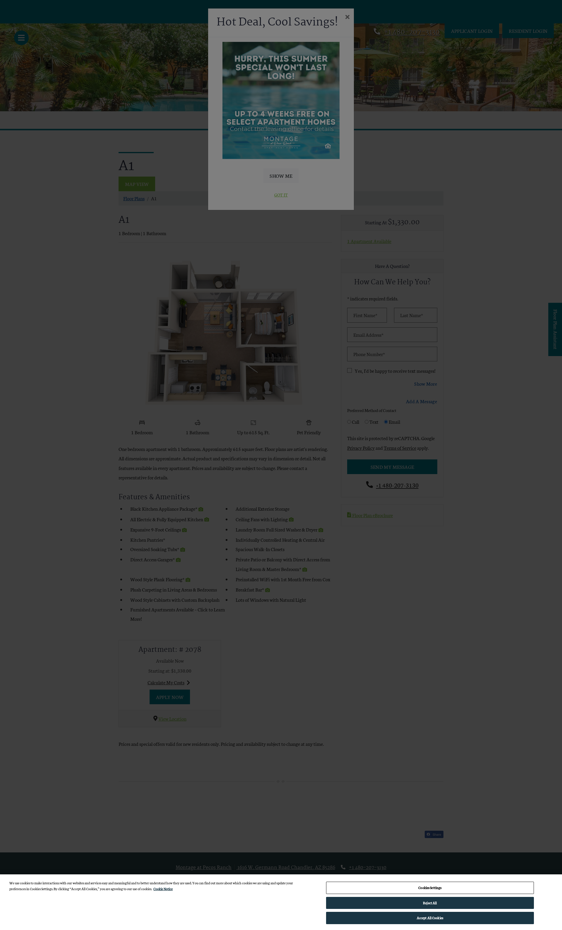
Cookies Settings (429, 887)
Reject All (430, 902)
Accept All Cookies (430, 917)
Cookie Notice (163, 888)
